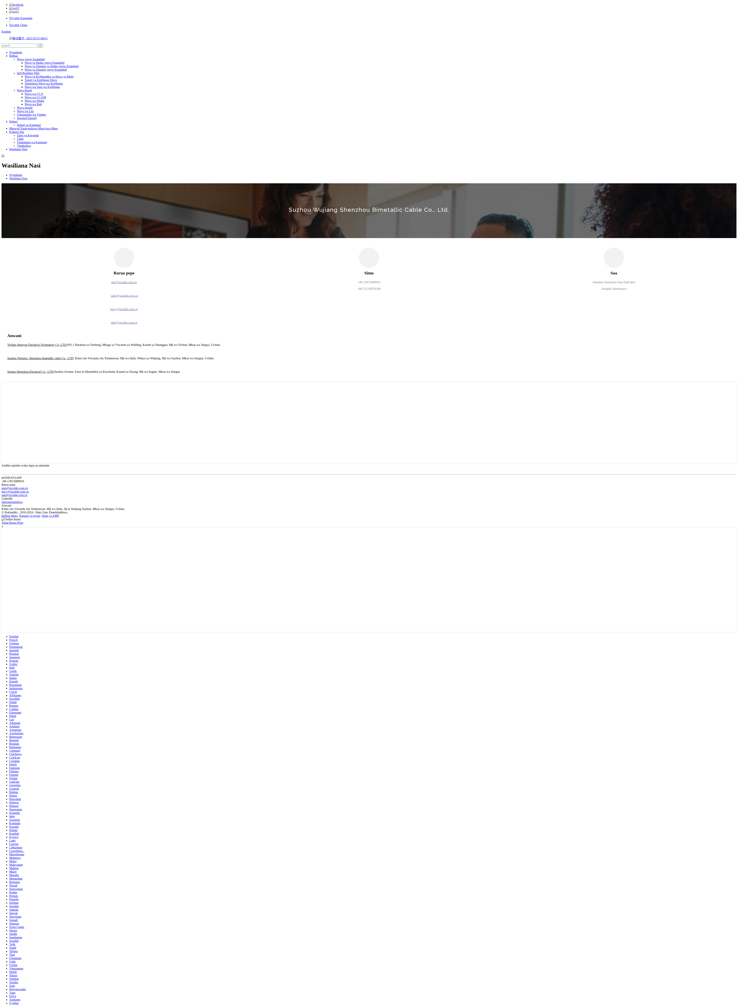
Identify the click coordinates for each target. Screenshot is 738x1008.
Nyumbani (15, 52)
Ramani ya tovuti (29, 515)
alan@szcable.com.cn (15, 488)
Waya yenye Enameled (31, 59)
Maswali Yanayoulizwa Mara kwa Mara (33, 128)
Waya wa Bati (33, 104)
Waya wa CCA (34, 93)
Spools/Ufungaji (27, 118)
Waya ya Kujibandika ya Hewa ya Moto (49, 76)
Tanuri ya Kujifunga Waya (41, 80)
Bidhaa (13, 55)
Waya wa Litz (25, 111)
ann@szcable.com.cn (14, 495)
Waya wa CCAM (35, 97)
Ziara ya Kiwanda (28, 135)
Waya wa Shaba (34, 100)
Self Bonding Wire (28, 73)
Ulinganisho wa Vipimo (31, 114)
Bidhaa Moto (9, 515)
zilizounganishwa (12, 502)
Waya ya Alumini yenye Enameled (46, 69)
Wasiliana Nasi (18, 149)
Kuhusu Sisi (16, 132)
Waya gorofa (24, 107)
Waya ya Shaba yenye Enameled (44, 62)
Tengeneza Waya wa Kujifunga (44, 83)
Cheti (20, 138)
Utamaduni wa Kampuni (32, 142)
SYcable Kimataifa (20, 18)
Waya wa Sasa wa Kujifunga (42, 87)
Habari (13, 121)
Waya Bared (24, 90)
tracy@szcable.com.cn (15, 491)
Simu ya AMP (50, 515)
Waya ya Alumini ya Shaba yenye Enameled (52, 66)
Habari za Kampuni (29, 125)
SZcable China (18, 25)
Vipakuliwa (24, 145)
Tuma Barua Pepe (12, 522)
